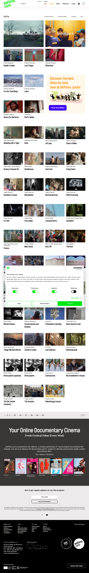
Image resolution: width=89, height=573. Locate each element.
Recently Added (62, 16)
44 (37, 415)
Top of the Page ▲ (79, 524)
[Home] (10, 3)
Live (45, 3)
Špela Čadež (28, 166)
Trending (73, 16)
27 (26, 415)
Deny (19, 303)
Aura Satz (48, 321)
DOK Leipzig (42, 475)
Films (58, 3)
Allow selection (44, 303)
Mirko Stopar (7, 321)
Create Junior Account (47, 530)
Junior (51, 3)
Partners (6, 528)
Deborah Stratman (30, 63)
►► (83, 415)
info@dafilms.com (13, 553)
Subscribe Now (76, 566)
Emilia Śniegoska (8, 63)
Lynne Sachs (49, 373)
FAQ (33, 531)
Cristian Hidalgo (29, 244)
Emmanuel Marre (29, 347)
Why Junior (46, 528)
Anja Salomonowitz (9, 140)
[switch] (34, 291)
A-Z (19, 526)
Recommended (22, 529)
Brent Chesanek (70, 347)
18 (20, 415)
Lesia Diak (28, 114)
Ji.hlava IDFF (65, 475)
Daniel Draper (28, 218)
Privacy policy (8, 529)
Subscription (35, 526)
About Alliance (8, 526)
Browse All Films (48, 16)
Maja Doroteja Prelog (51, 166)
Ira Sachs (48, 347)
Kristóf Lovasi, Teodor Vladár (74, 218)
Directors (20, 532)
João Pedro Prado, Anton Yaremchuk (11, 244)
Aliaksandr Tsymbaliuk (31, 140)
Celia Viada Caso (71, 321)
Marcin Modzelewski (51, 140)
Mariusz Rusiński (71, 140)
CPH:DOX (6, 475)
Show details (75, 298)
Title (81, 16)
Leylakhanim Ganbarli (72, 373)
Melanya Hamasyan (30, 321)
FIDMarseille (54, 475)
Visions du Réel (78, 475)
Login (73, 3)
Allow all (70, 303)
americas (40, 1)
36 (32, 415)
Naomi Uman (7, 373)
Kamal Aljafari (70, 244)
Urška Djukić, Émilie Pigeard (12, 166)
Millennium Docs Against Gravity (31, 476)
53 (43, 415)
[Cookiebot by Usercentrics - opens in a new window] (74, 268)
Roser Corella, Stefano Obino (53, 244)
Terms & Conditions (7, 531)
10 (15, 415)
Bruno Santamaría (9, 347)
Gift (33, 529)
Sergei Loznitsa (8, 399)
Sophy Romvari (70, 166)
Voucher (34, 528)
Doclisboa (17, 475)
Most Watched (22, 531)
